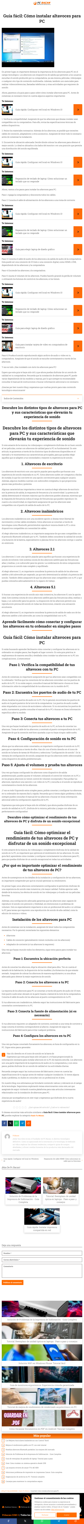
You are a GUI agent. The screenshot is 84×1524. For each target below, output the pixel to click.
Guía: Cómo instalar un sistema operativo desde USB (26, 1463)
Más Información (57, 1509)
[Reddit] (28, 1123)
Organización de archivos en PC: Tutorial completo (25, 1477)
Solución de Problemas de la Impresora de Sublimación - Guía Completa (33, 1454)
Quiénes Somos (11, 1507)
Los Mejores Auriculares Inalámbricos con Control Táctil (27, 1440)
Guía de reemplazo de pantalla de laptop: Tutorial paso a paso (29, 1459)
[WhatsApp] (16, 1123)
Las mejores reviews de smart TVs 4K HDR (22, 1468)
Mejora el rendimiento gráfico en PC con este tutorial (26, 1445)
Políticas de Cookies (28, 1507)
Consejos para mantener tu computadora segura (24, 1481)
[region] (56, 1507)
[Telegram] (22, 1123)
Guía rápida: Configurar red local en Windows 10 (21, 1160)
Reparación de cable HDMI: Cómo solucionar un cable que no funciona (62, 1160)
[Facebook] (4, 1123)
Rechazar (45, 1515)
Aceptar (66, 1515)
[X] (10, 1123)
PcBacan (16, 1135)
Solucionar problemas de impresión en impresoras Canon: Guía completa (34, 1472)
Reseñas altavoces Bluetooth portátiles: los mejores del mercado (30, 1449)
